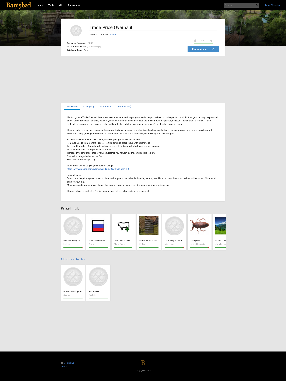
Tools (51, 5)
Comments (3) (124, 106)
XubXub (112, 34)
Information (105, 106)
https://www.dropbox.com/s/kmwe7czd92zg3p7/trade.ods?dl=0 (98, 169)
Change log (88, 106)
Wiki (61, 5)
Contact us (69, 363)
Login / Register (272, 5)
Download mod (203, 49)
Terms (64, 366)
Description (72, 106)
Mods (40, 5)
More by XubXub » (73, 259)
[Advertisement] (143, 79)
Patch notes (74, 5)
